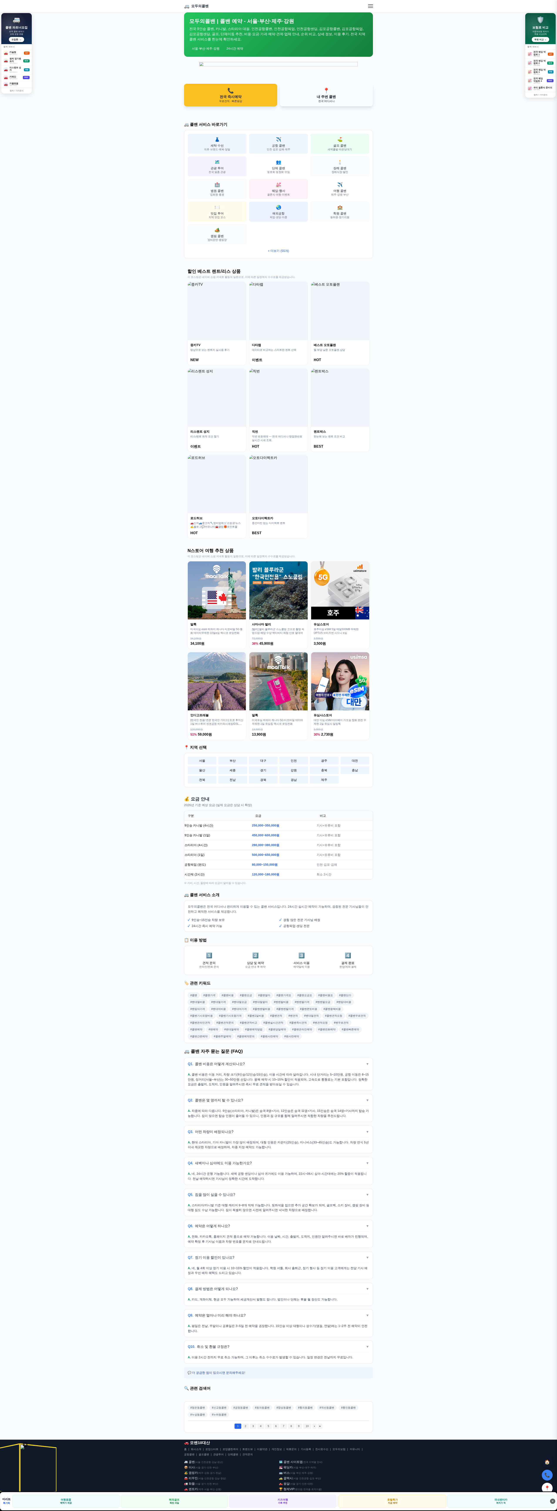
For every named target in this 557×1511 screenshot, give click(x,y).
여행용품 (66, 1501)
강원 (294, 770)
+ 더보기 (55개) (278, 251)
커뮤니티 (355, 1449)
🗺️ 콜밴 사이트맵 (291, 1462)
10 (307, 1426)
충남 (355, 770)
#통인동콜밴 (348, 1407)
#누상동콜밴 (197, 1414)
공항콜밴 (189, 1454)
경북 (263, 779)
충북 (324, 770)
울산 (202, 770)
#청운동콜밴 (197, 1407)
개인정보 (277, 1449)
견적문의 (247, 1454)
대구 (263, 760)
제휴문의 (291, 1449)
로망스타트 (211, 1449)
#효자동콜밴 (262, 1407)
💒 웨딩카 (286, 1467)
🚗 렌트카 (191, 1489)
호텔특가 (392, 1501)
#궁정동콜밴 (240, 1407)
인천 (294, 760)
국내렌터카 (500, 1501)
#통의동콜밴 (305, 1407)
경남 (294, 779)
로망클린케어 (230, 1449)
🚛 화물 (189, 1483)
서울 (202, 760)
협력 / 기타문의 (16, 91)
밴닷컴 (298, 1489)
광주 (324, 760)
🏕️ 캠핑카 (191, 1472)
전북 (202, 779)
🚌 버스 (284, 1472)
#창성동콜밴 (284, 1407)
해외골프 (174, 1501)
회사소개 (196, 1449)
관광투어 (218, 1454)
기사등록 (306, 1449)
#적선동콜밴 (327, 1407)
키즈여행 (283, 1501)
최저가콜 (316, 1489)
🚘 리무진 (191, 1478)
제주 (324, 779)
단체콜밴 (233, 1454)
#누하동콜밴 (219, 1414)
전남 (233, 779)
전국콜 (306, 1489)
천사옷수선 (321, 1449)
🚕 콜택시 (286, 1478)
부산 (233, 760)
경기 (263, 770)
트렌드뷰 (247, 1449)
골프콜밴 (204, 1454)
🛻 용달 (284, 1483)
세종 (233, 770)
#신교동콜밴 (219, 1407)
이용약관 (262, 1449)
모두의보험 (339, 1449)
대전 (355, 760)
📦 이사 (189, 1467)
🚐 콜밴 (189, 1462)
